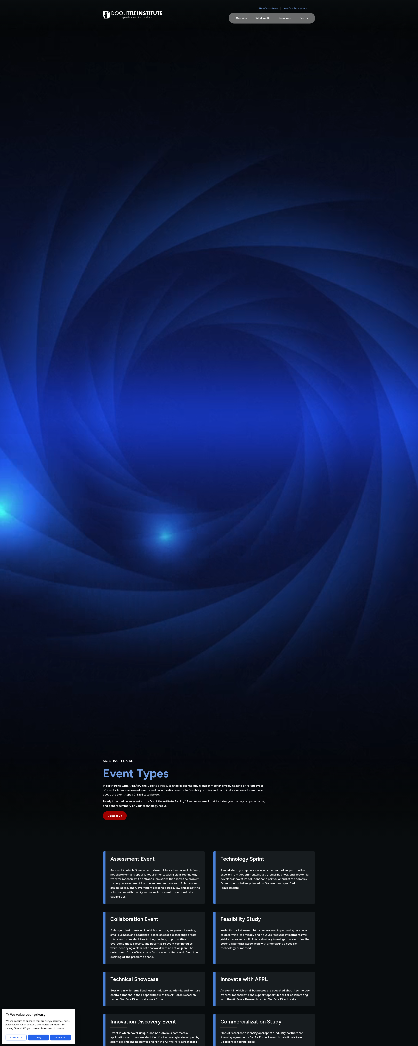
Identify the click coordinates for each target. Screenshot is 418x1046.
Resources (285, 18)
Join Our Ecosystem (295, 8)
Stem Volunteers (268, 8)
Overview (241, 18)
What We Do (263, 18)
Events (304, 18)
